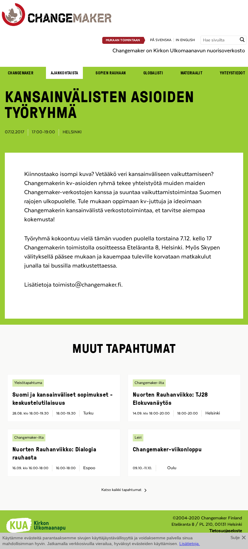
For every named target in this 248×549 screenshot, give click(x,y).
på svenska (160, 40)
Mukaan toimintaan (123, 40)
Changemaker (20, 73)
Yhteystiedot (232, 73)
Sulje (235, 537)
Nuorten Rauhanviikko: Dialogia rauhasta (54, 453)
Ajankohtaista (64, 73)
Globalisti (153, 73)
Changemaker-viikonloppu (167, 449)
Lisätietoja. (189, 543)
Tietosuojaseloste (225, 530)
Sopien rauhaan (111, 73)
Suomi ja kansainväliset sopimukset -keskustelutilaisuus (62, 398)
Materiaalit (191, 73)
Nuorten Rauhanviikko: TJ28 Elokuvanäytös (170, 398)
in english (185, 40)
